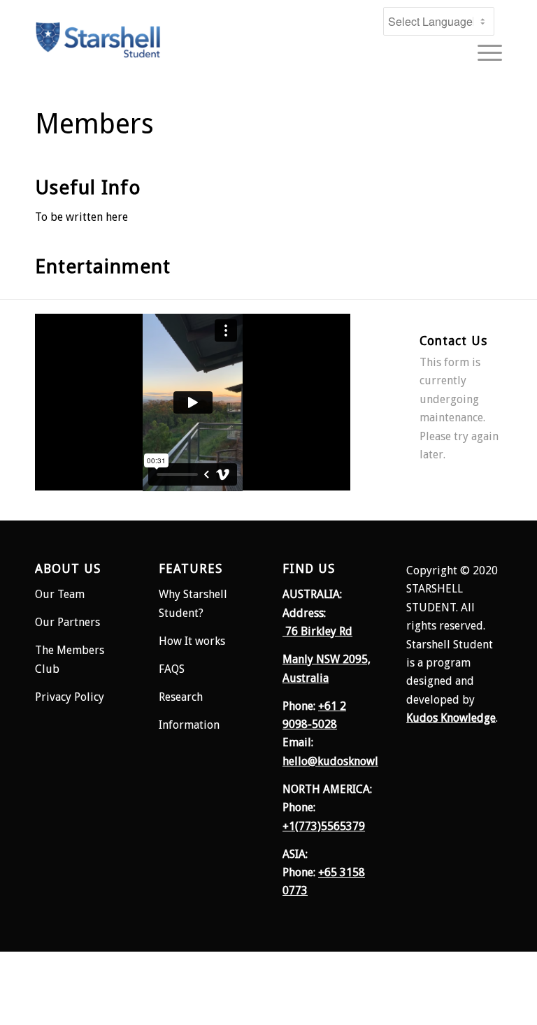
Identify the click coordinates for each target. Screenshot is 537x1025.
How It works (192, 641)
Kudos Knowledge (451, 718)
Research (182, 697)
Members (94, 124)
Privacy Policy (69, 697)
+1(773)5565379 (323, 826)
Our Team (60, 594)
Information (189, 725)
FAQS (172, 669)
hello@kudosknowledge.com (354, 761)
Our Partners (67, 622)
